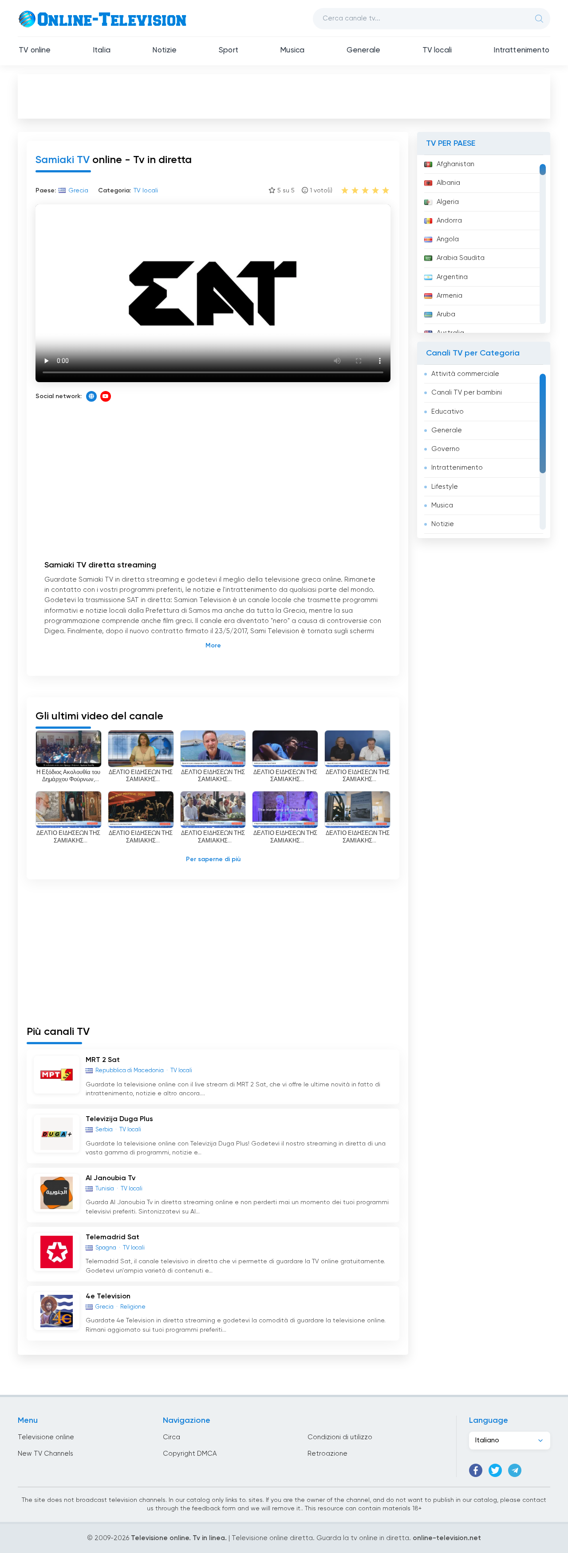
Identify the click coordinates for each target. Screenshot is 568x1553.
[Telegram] (514, 1470)
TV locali (437, 50)
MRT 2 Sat (103, 1060)
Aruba (446, 314)
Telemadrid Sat (112, 1237)
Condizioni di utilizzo (340, 1437)
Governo (445, 449)
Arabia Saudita (461, 258)
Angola (448, 239)
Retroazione (327, 1453)
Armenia (449, 295)
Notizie (164, 50)
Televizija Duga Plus (119, 1119)
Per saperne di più (213, 859)
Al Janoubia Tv (110, 1178)
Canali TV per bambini (466, 392)
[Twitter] (495, 1470)
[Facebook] (475, 1470)
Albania (448, 183)
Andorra (449, 220)
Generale (363, 50)
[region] (483, 244)
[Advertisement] (284, 96)
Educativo (447, 411)
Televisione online (46, 1437)
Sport (228, 50)
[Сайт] (91, 396)
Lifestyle (444, 486)
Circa (171, 1437)
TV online (35, 50)
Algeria (448, 202)
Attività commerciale (465, 374)
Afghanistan (455, 164)
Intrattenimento (521, 50)
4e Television (108, 1296)
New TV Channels (45, 1453)
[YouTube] (105, 396)
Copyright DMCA (190, 1453)
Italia (101, 50)
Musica (292, 50)
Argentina (452, 277)
